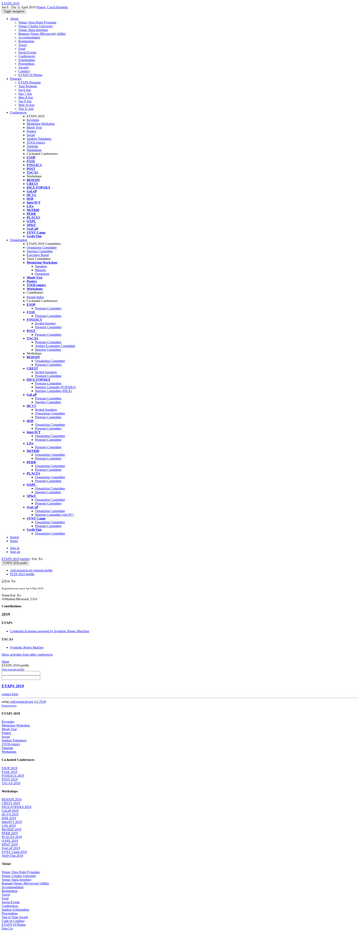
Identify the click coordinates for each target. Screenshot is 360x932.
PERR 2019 (10, 833)
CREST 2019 (11, 803)
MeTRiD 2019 (11, 829)
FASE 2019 (9, 772)
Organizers (42, 274)
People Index (35, 297)
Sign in (14, 548)
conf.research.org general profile (31, 570)
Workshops (34, 150)
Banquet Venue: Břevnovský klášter (42, 33)
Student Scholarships (15, 909)
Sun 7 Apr (25, 93)
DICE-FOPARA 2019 (16, 807)
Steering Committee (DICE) (53, 391)
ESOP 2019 (9, 768)
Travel (22, 45)
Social (31, 135)
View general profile (13, 669)
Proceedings (26, 63)
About (14, 18)
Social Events (27, 52)
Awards (23, 67)
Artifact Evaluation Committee (55, 346)
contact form (10, 694)
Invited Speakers (46, 372)
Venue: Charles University (35, 26)
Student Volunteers (39, 138)
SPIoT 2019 (10, 844)
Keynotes (33, 120)
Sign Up (7, 928)
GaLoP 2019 (10, 810)
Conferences (26, 56)
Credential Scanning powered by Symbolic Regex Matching (49, 631)
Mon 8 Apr (25, 97)
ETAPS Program (29, 82)
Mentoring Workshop (41, 123)
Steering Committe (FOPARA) (55, 387)
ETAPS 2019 (10, 559)
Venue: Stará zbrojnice (33, 30)
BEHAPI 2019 (11, 799)
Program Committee (48, 308)
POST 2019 (10, 779)
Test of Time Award (15, 917)
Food (21, 48)
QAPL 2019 (10, 840)
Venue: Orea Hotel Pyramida (37, 22)
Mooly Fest (34, 127)
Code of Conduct (13, 921)
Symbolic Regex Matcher (27, 647)
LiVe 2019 (9, 825)
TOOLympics (36, 142)
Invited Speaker (45, 323)
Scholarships (26, 60)
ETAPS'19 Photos (30, 75)
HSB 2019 (9, 818)
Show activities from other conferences (27, 654)
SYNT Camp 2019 (14, 852)
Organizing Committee (42, 247)
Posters (31, 131)
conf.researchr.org (21, 701)
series (25, 559)
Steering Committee (40, 251)
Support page (9, 705)
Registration (26, 41)
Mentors (40, 270)
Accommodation (29, 37)
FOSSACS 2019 (13, 775)
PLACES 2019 (12, 837)
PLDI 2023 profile (22, 574)
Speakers (41, 266)
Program (15, 78)
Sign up (15, 552)
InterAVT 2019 (12, 822)
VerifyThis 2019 (12, 855)
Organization (18, 240)
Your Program (27, 86)
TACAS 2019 (11, 783)
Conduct (24, 71)
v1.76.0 (40, 701)
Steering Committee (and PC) (54, 514)
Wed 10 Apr (26, 105)
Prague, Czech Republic (52, 7)
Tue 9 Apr (25, 101)
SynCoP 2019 (11, 848)
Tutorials (32, 146)
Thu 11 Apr (26, 108)
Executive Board (38, 255)
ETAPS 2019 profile (15, 563)
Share (5, 661)
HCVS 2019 (10, 814)
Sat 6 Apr (24, 90)
